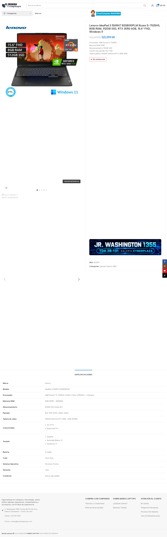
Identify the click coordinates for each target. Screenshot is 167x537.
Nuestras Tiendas (120, 508)
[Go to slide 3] (41, 190)
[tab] (83, 373)
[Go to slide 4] (44, 190)
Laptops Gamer (106, 266)
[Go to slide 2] (39, 190)
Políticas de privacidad (94, 508)
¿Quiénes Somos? (120, 504)
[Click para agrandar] (6, 188)
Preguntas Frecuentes (149, 508)
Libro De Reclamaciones (150, 516)
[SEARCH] (144, 5)
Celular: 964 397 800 (12, 516)
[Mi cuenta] (152, 5)
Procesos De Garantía (149, 512)
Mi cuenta (145, 504)
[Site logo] (11, 5)
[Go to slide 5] (46, 190)
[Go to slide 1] (37, 190)
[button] (4, 279)
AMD (114, 266)
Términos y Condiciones (94, 504)
